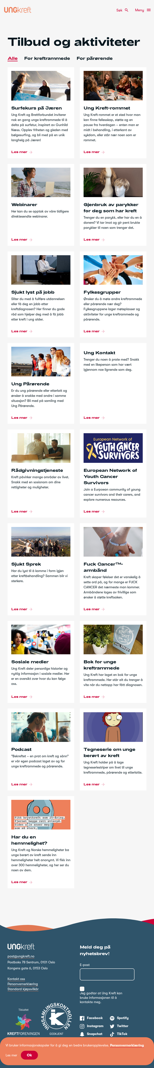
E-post (85, 965)
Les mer (11, 1055)
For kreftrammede (47, 58)
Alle (13, 58)
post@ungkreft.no (21, 956)
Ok (29, 1055)
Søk (122, 10)
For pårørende (95, 58)
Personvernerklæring (23, 984)
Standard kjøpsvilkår (23, 989)
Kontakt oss (16, 979)
